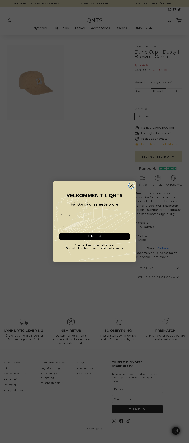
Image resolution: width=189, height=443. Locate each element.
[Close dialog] (131, 185)
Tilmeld (95, 236)
